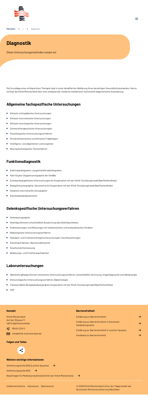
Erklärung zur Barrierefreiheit (91, 316)
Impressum (33, 386)
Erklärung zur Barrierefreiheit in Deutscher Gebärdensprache (98, 323)
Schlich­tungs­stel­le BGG (18, 370)
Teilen (21, 350)
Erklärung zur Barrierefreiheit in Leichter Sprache (101, 330)
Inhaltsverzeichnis (16, 386)
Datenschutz (47, 386)
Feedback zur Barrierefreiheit (91, 335)
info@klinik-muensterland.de (26, 333)
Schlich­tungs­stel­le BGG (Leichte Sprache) (28, 365)
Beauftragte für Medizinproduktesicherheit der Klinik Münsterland (40, 375)
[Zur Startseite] (39, 13)
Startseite (11, 29)
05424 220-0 (18, 328)
